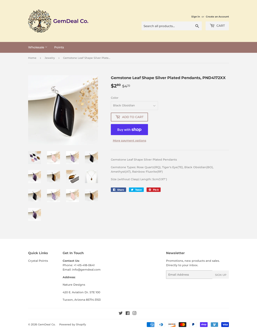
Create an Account (217, 16)
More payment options (129, 140)
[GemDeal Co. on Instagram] (135, 314)
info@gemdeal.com (86, 269)
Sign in (195, 16)
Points (59, 47)
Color (114, 98)
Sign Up (220, 274)
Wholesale (36, 47)
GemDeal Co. (46, 324)
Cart (220, 25)
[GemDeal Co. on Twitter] (121, 314)
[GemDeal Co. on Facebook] (127, 314)
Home (32, 57)
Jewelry (50, 57)
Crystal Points (38, 261)
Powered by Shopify (72, 324)
